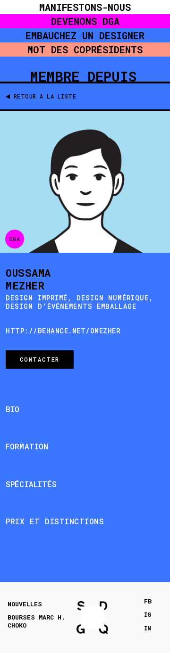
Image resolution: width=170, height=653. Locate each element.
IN (147, 628)
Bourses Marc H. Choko (36, 621)
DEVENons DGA (85, 21)
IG (147, 615)
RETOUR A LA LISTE (45, 96)
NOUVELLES (25, 604)
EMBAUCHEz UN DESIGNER (85, 35)
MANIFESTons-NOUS (85, 7)
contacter (40, 359)
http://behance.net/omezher (63, 330)
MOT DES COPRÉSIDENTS (85, 49)
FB (148, 601)
